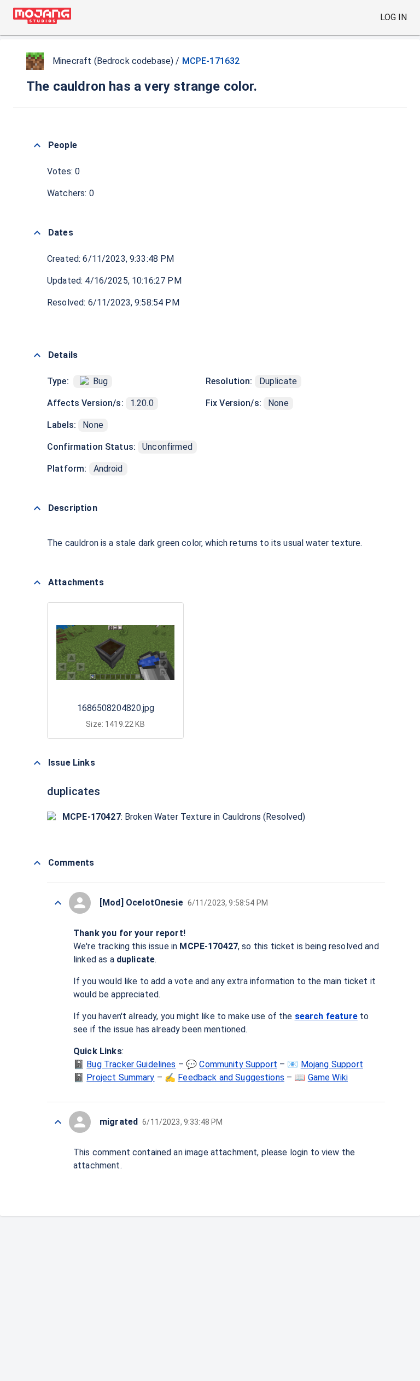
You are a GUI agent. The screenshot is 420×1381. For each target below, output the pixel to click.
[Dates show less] (37, 233)
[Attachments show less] (37, 582)
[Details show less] (37, 355)
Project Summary (120, 1077)
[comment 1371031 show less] (58, 1122)
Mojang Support (332, 1064)
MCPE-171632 (211, 61)
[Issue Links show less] (37, 763)
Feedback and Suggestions (231, 1077)
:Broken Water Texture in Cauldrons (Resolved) (184, 817)
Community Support (238, 1064)
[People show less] (37, 145)
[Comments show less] (37, 863)
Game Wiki (328, 1077)
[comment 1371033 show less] (58, 903)
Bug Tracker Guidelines (131, 1064)
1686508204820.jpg (115, 708)
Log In (393, 17)
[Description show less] (37, 508)
